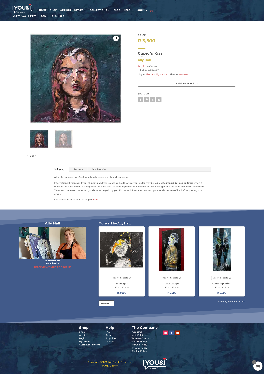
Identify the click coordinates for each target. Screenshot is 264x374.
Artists (65, 10)
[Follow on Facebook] (171, 333)
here (95, 199)
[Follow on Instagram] (165, 333)
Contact (110, 341)
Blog (117, 10)
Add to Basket (187, 83)
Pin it (146, 99)
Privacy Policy (139, 348)
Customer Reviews (89, 344)
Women (183, 74)
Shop (53, 10)
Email (158, 99)
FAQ (108, 332)
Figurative (161, 74)
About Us (137, 332)
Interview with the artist (52, 267)
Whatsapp (152, 99)
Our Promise (99, 169)
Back (32, 155)
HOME (43, 10)
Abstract (150, 74)
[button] (116, 38)
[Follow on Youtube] (177, 333)
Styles (78, 10)
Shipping (59, 169)
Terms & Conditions (143, 338)
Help (127, 10)
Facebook (140, 99)
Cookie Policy (139, 351)
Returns (78, 169)
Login (141, 10)
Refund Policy (139, 344)
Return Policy (139, 341)
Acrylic (141, 66)
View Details (120, 278)
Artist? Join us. (140, 335)
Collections (98, 10)
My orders (84, 341)
